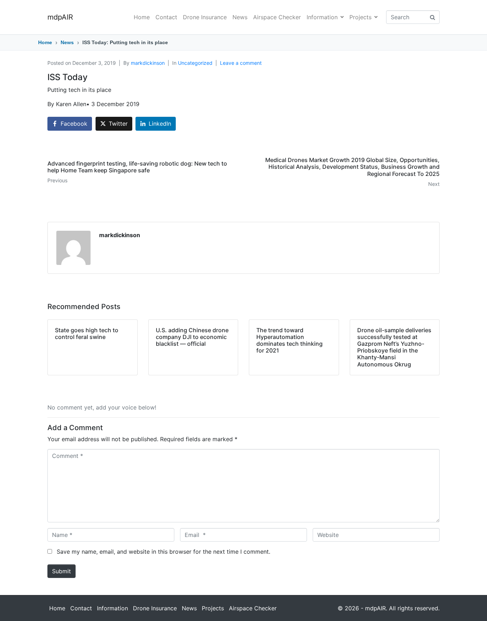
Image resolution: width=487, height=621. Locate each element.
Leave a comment (241, 63)
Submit (61, 571)
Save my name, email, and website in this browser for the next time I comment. (163, 551)
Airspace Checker (277, 17)
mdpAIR (60, 17)
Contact (166, 17)
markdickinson (148, 63)
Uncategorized (195, 63)
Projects (360, 17)
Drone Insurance (205, 17)
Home (142, 17)
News (239, 17)
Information (322, 17)
